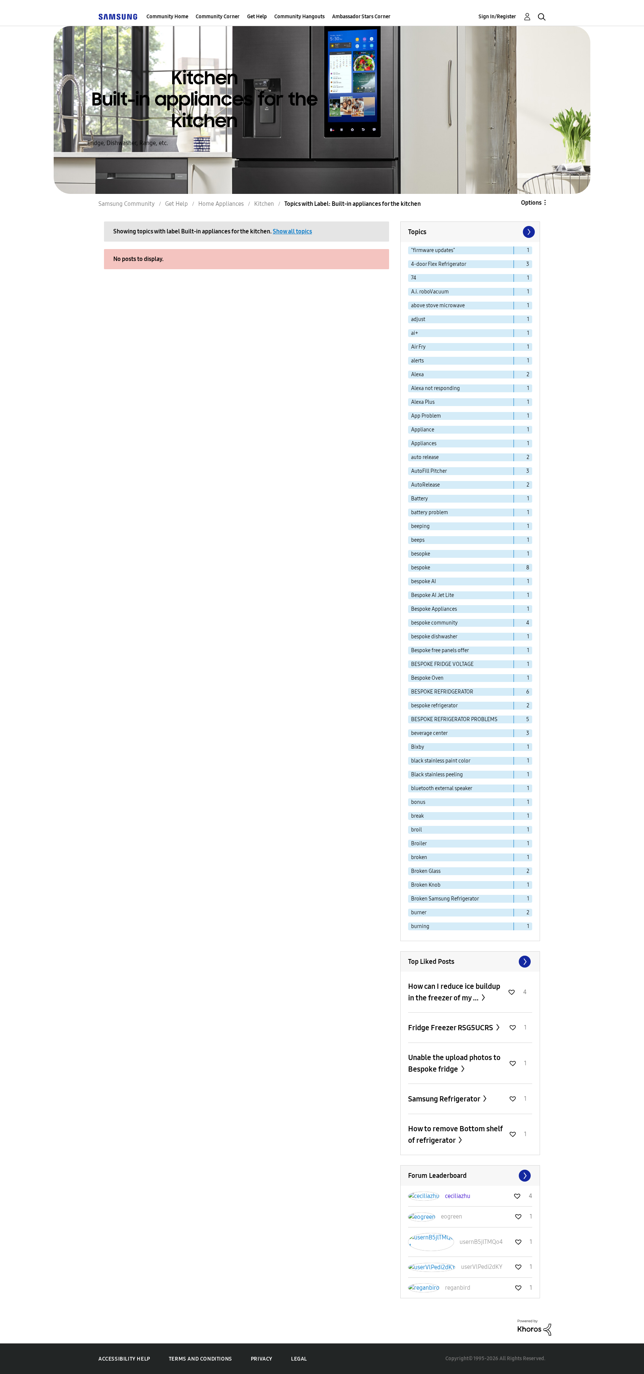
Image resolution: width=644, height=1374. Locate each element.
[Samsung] (117, 16)
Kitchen (264, 203)
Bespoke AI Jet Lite (432, 595)
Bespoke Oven (427, 678)
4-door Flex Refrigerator (438, 264)
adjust (418, 319)
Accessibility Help (124, 1359)
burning (420, 926)
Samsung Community (126, 203)
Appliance (422, 430)
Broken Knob (426, 885)
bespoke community (434, 623)
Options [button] (531, 202)
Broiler (419, 843)
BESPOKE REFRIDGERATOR (442, 692)
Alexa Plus (423, 402)
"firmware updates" (433, 250)
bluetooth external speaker (441, 788)
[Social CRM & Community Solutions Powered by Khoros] (534, 1327)
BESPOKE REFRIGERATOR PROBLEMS (454, 719)
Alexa (417, 374)
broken (419, 857)
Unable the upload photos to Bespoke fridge (454, 1063)
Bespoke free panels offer (440, 650)
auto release (425, 457)
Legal (299, 1359)
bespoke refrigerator (434, 705)
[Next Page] (528, 232)
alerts (417, 361)
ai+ (414, 333)
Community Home (167, 16)
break (417, 816)
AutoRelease (425, 485)
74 (413, 278)
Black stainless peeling (437, 774)
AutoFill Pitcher (429, 471)
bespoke (420, 568)
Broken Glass (426, 871)
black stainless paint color (440, 761)
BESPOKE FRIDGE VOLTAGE (442, 664)
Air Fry (418, 347)
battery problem (429, 512)
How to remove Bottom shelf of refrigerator (455, 1134)
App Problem (426, 416)
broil (416, 830)
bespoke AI (423, 581)
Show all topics (292, 231)
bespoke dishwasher (434, 636)
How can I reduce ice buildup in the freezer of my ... (454, 992)
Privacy (261, 1359)
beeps (417, 540)
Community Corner (218, 16)
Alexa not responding (435, 388)
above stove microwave (438, 305)
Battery (419, 499)
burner (418, 912)
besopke (420, 554)
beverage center (429, 733)
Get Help (257, 16)
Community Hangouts (299, 16)
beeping (420, 526)
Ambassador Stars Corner (361, 16)
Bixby (417, 747)
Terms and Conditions (200, 1359)
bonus (418, 802)
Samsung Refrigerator (445, 1098)
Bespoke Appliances (434, 609)
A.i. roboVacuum (430, 292)
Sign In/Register (497, 16)
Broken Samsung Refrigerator (445, 899)
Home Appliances (221, 203)
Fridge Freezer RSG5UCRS (451, 1027)
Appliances (423, 443)
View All (470, 962)
